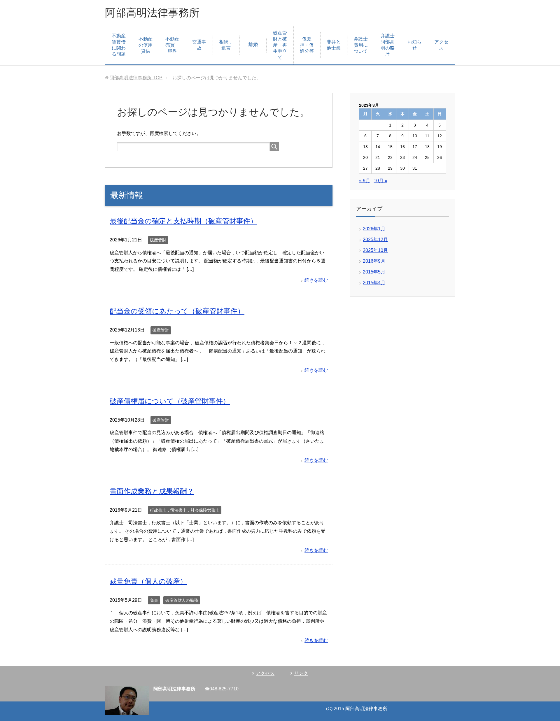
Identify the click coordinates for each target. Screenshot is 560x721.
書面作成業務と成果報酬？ (152, 491)
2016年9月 (374, 261)
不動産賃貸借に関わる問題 (119, 45)
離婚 (253, 44)
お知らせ (414, 44)
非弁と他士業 (334, 44)
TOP (136, 77)
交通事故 (199, 44)
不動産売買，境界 (172, 45)
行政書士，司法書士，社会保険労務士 (184, 510)
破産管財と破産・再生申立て (280, 45)
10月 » (380, 180)
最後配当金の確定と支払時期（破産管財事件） (183, 221)
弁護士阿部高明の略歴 (388, 45)
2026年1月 (374, 228)
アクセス (441, 44)
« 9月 (364, 180)
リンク (301, 673)
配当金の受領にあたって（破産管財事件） (177, 311)
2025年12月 (375, 239)
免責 (154, 600)
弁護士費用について (361, 45)
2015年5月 (374, 271)
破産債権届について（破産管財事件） (170, 401)
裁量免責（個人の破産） (148, 581)
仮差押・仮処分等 (307, 45)
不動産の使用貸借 (146, 45)
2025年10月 (375, 250)
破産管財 (158, 240)
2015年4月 (374, 282)
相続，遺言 (226, 44)
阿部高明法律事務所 (152, 13)
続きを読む (316, 280)
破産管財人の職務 (181, 600)
